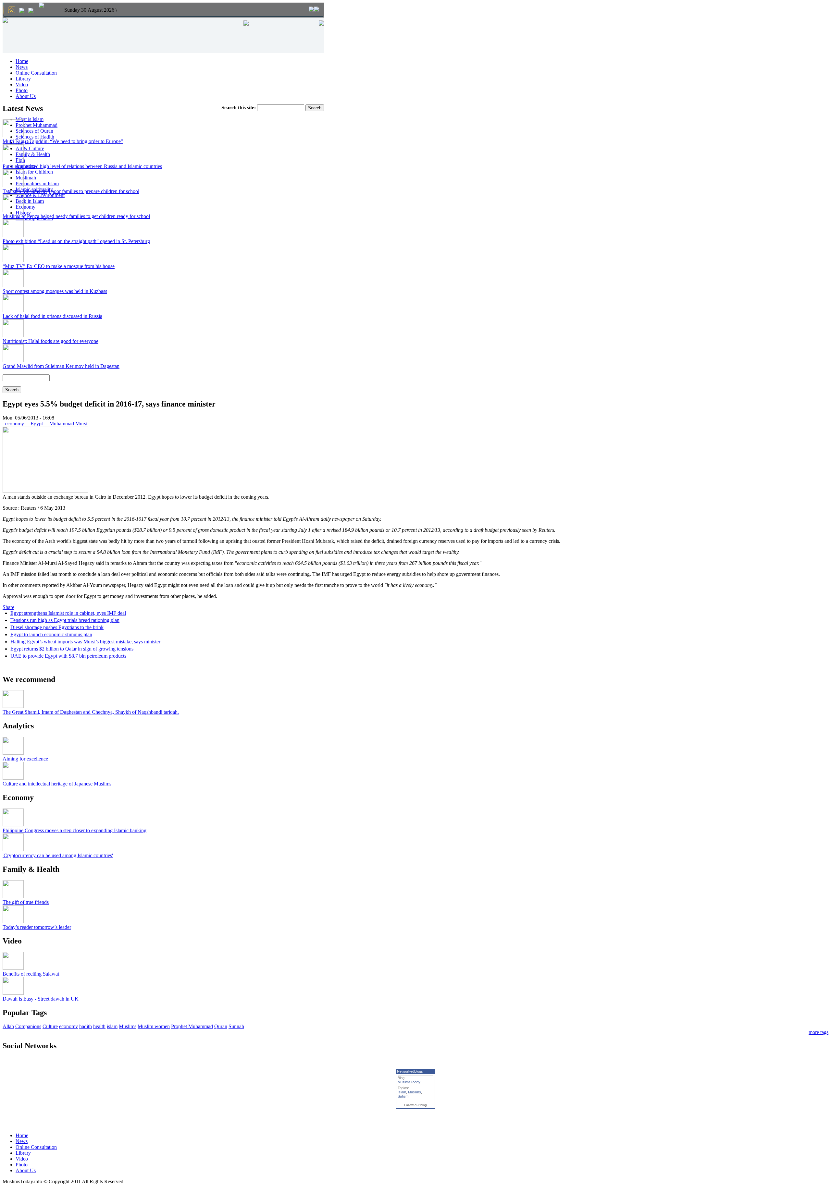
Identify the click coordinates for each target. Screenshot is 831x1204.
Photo (22, 90)
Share (8, 607)
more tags (818, 1032)
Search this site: (239, 107)
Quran (220, 1026)
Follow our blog (415, 1105)
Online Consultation (36, 73)
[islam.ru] (41, 6)
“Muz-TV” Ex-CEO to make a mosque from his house (59, 266)
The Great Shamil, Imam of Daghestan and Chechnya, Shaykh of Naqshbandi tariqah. (91, 712)
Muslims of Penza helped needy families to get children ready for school (76, 216)
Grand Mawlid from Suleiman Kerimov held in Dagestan (61, 366)
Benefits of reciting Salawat (31, 974)
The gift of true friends (26, 902)
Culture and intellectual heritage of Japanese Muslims (57, 783)
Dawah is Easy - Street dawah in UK (41, 999)
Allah (8, 1026)
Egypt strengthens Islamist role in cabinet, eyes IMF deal (68, 613)
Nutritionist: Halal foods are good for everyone (50, 341)
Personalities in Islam (37, 183)
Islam (402, 1092)
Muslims (127, 1026)
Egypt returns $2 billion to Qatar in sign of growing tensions (71, 648)
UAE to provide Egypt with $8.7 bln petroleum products (68, 656)
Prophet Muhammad (36, 125)
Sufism (403, 1096)
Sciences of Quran (34, 131)
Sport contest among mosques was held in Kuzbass (55, 291)
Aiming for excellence (25, 758)
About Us (26, 96)
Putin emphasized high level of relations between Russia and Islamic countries (82, 166)
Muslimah (26, 177)
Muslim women (154, 1026)
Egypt (37, 423)
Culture (50, 1026)
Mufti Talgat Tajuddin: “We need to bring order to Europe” (63, 141)
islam (112, 1026)
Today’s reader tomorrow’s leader (37, 927)
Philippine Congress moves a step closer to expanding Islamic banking (74, 830)
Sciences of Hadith (35, 137)
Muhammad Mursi (68, 423)
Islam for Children (34, 172)
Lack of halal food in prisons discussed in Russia (52, 316)
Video (22, 84)
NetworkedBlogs (410, 1071)
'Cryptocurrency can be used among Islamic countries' (58, 855)
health (99, 1026)
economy (14, 423)
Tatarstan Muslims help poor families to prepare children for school (71, 191)
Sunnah (236, 1026)
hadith (85, 1026)
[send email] (21, 11)
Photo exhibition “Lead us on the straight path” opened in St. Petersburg (76, 241)
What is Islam (29, 119)
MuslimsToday (409, 1082)
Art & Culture (30, 148)
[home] (11, 10)
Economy (25, 207)
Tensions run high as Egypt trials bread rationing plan (64, 620)
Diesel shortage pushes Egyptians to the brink (57, 627)
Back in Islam (30, 201)
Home (22, 61)
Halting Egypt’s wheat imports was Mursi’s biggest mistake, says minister (85, 641)
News (22, 67)
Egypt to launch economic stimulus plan (51, 634)
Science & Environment (40, 195)
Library (23, 78)
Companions (28, 1026)
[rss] (30, 11)
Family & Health (33, 154)
